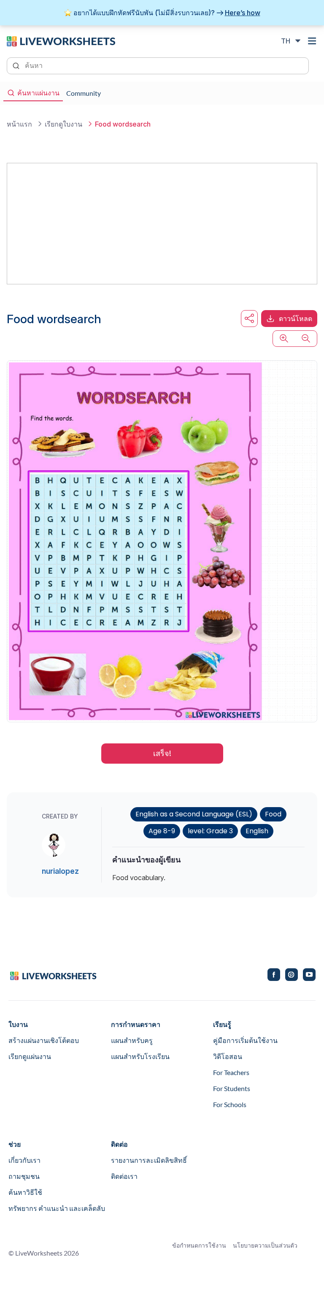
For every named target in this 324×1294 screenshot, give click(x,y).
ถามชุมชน (24, 1176)
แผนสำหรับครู (132, 1040)
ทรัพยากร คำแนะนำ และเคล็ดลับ (56, 1208)
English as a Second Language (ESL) (193, 814)
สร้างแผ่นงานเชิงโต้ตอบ (43, 1040)
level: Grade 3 (210, 831)
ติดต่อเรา (124, 1176)
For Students (231, 1088)
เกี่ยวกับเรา (24, 1160)
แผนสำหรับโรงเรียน (140, 1056)
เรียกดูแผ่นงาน (29, 1056)
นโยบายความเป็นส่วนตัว (265, 1245)
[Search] (17, 65)
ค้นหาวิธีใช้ (25, 1192)
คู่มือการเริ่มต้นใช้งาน (245, 1040)
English (257, 831)
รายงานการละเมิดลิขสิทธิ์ (149, 1160)
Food (273, 814)
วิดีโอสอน (227, 1056)
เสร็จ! (162, 753)
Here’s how (242, 12)
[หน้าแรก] (61, 40)
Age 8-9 (161, 831)
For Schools (229, 1104)
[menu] (312, 41)
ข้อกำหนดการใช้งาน (199, 1245)
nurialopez (60, 871)
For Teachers (231, 1072)
